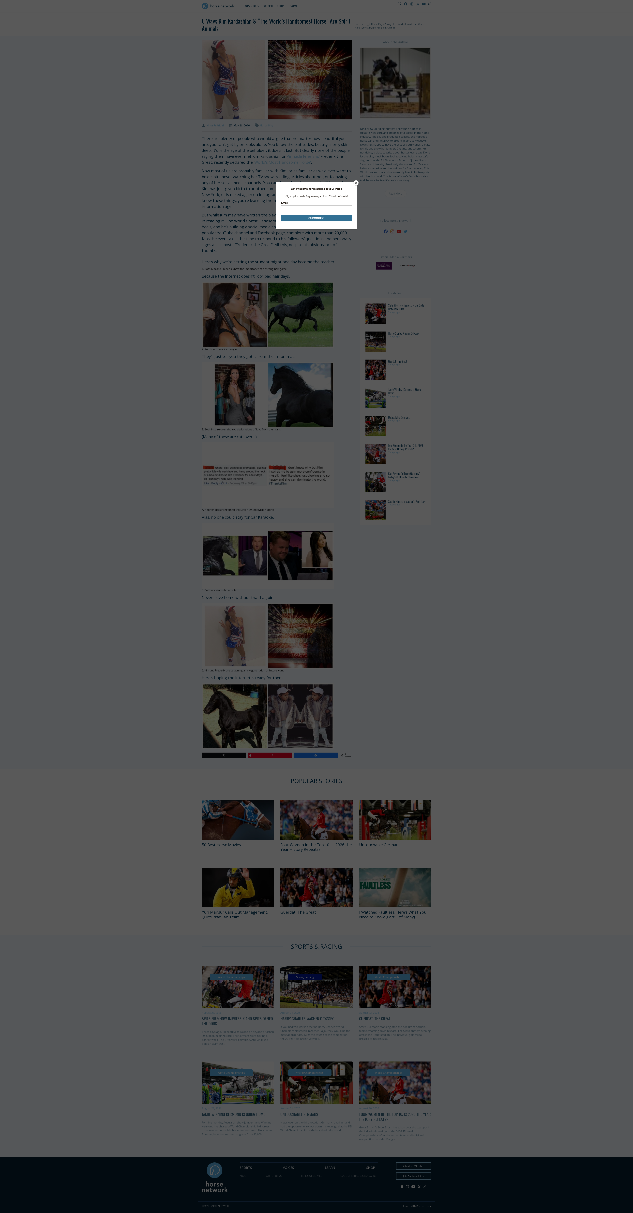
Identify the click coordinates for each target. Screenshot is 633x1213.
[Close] (356, 182)
